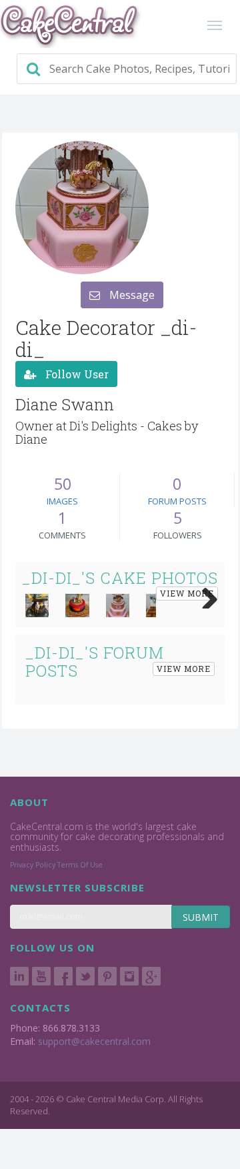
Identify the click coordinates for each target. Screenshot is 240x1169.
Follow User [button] (76, 374)
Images (62, 501)
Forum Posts (177, 501)
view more (187, 593)
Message (131, 295)
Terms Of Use (80, 864)
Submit (201, 917)
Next (204, 595)
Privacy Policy (32, 864)
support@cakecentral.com (94, 1041)
